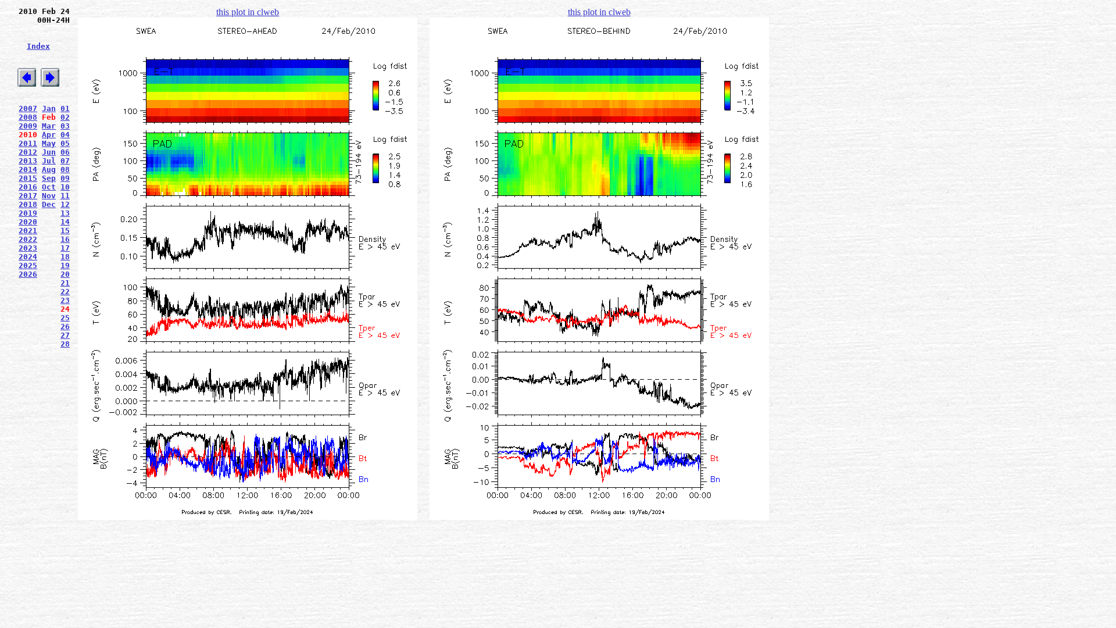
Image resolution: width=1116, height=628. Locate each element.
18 (65, 256)
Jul (49, 160)
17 (65, 248)
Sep (49, 178)
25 (65, 317)
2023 (28, 248)
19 (65, 265)
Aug (49, 169)
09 (65, 178)
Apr (49, 134)
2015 (28, 178)
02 (65, 117)
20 (65, 274)
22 (65, 291)
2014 (28, 169)
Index (38, 46)
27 (65, 335)
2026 (28, 274)
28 (65, 344)
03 (65, 126)
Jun (49, 152)
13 (65, 213)
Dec (49, 204)
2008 (28, 117)
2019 (28, 213)
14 (65, 221)
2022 (28, 239)
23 (65, 300)
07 (65, 160)
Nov (49, 195)
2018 (28, 204)
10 (65, 187)
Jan (49, 108)
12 (65, 204)
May (49, 143)
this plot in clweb (247, 12)
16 (65, 239)
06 (65, 152)
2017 (28, 195)
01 (65, 108)
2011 (28, 143)
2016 (28, 187)
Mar (49, 126)
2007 (28, 108)
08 (65, 169)
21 (65, 283)
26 (65, 326)
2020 (28, 221)
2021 (28, 230)
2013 (28, 160)
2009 (28, 126)
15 (65, 230)
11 (65, 195)
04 (65, 134)
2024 (28, 256)
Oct (49, 187)
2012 (28, 152)
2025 (28, 265)
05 (65, 143)
